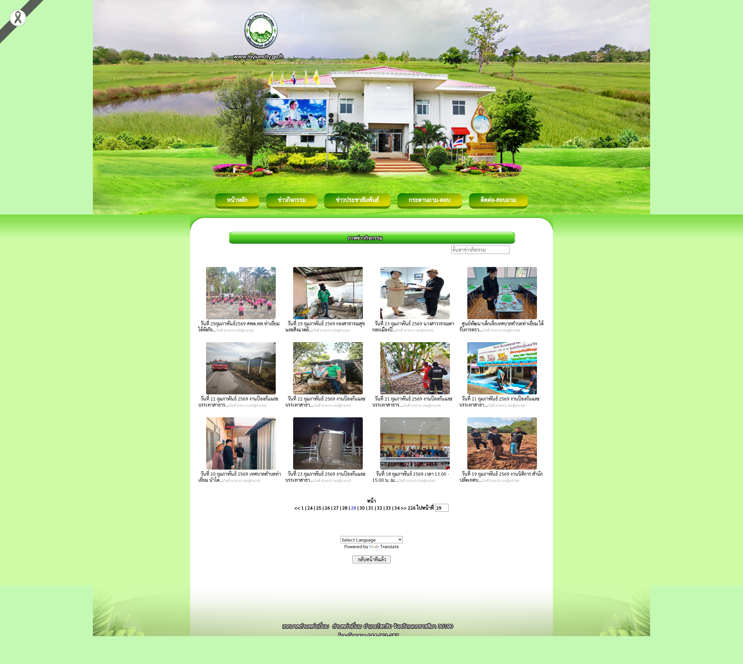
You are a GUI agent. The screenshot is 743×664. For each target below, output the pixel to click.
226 (412, 508)
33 (388, 508)
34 (397, 508)
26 (327, 508)
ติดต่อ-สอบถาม (498, 199)
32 (379, 508)
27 (336, 508)
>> (404, 508)
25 (318, 508)
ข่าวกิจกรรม (292, 199)
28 (344, 508)
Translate (389, 546)
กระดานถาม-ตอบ (429, 199)
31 (371, 508)
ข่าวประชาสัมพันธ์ (357, 199)
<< (297, 508)
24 (310, 508)
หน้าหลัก (237, 199)
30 (362, 508)
